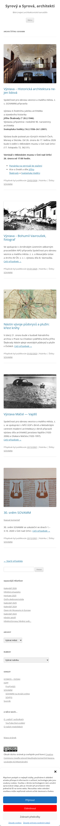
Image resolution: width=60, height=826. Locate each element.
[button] (55, 771)
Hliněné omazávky (12, 592)
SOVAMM (8, 184)
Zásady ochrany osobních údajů (36, 822)
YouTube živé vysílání (15, 723)
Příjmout (30, 799)
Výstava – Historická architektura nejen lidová (30, 91)
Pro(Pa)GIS (10, 686)
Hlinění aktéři (10, 617)
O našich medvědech (13, 726)
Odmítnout (30, 808)
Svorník (7, 701)
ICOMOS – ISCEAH (12, 679)
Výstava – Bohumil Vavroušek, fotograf (25, 238)
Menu (30, 20)
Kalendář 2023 (10, 613)
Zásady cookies (15, 822)
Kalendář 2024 (10, 606)
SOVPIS (9, 697)
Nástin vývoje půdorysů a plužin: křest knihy (26, 326)
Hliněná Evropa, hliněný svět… (17, 621)
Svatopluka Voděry (30, 173)
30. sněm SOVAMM (17, 513)
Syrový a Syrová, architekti (30, 6)
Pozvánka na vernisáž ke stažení (25, 165)
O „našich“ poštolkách (14, 719)
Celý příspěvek (12, 261)
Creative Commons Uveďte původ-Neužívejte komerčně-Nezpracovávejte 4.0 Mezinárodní (29, 758)
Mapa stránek (10, 737)
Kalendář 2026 (10, 588)
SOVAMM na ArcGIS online (18, 693)
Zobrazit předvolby (30, 816)
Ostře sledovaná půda (14, 599)
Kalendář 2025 (10, 603)
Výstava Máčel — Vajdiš (20, 414)
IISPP (6, 682)
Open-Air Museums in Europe (17, 610)
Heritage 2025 (10, 595)
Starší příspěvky (13, 561)
